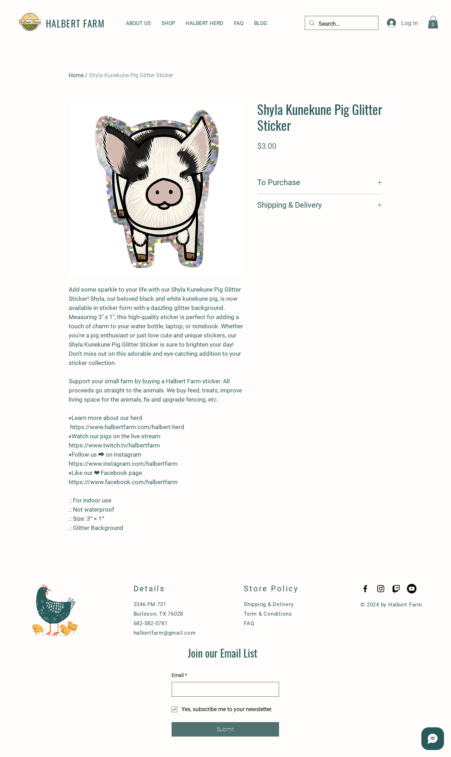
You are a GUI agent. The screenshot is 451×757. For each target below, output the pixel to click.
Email (179, 675)
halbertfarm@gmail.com (165, 633)
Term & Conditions (268, 614)
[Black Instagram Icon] (380, 588)
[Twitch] (396, 588)
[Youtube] (411, 588)
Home (76, 75)
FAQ (249, 623)
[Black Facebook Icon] (365, 588)
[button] (433, 22)
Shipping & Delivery (269, 604)
